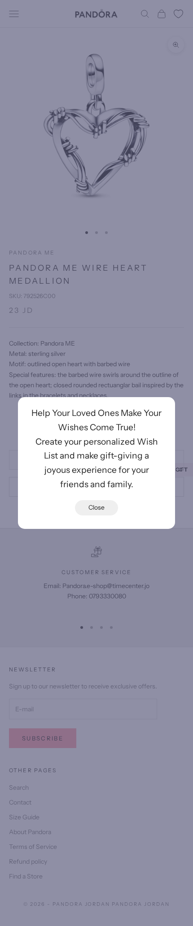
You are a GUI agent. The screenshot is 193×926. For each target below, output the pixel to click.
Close (96, 507)
